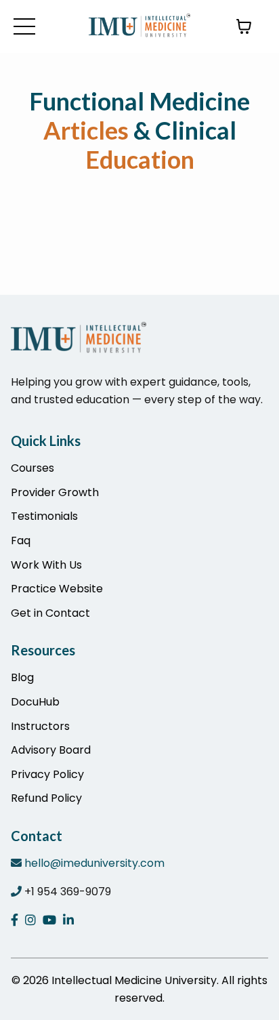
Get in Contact (50, 613)
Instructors (40, 726)
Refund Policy (46, 798)
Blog (22, 677)
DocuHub (35, 702)
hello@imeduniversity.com (94, 863)
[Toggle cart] (244, 26)
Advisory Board (51, 750)
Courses (32, 468)
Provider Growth (55, 492)
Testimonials (44, 516)
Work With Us (46, 565)
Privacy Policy (47, 774)
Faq (20, 540)
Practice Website (57, 588)
